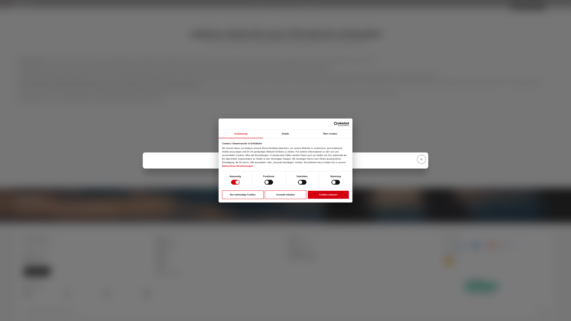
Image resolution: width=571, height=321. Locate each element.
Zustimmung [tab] (241, 133)
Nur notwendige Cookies (243, 194)
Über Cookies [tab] (330, 133)
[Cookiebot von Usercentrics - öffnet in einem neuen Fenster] (336, 124)
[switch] (269, 182)
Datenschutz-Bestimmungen (237, 166)
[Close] (421, 159)
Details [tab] (285, 133)
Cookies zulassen (328, 194)
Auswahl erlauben (285, 194)
